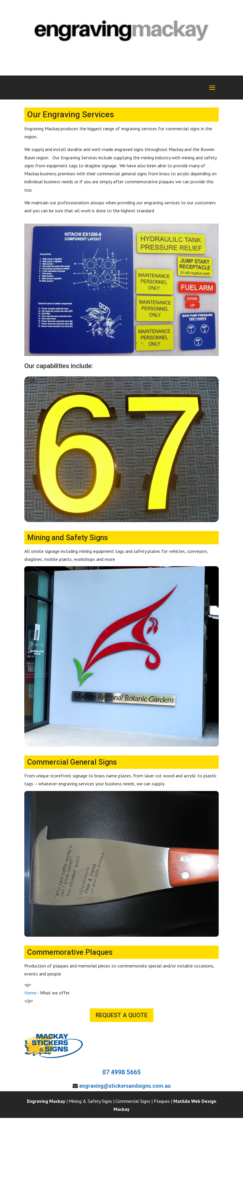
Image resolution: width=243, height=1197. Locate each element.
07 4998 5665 (121, 1072)
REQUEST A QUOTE (122, 1015)
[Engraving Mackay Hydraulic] (121, 354)
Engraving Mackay (46, 1101)
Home (30, 993)
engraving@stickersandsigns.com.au (125, 1086)
